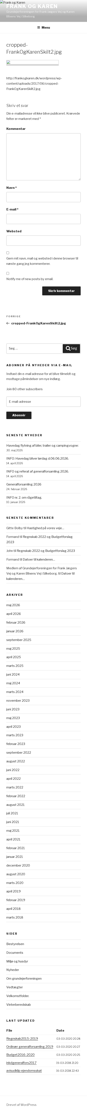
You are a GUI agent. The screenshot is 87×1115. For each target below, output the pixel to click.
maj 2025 (13, 649)
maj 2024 (13, 683)
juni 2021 (12, 822)
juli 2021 (12, 813)
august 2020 (15, 874)
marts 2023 (14, 735)
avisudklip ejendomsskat (24, 1071)
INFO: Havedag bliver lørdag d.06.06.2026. (37, 458)
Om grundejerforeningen (24, 978)
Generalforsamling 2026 (23, 484)
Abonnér (19, 415)
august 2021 (15, 805)
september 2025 (18, 640)
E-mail (12, 209)
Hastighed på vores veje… (45, 528)
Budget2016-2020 (20, 1055)
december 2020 (18, 865)
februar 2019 (15, 900)
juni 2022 (12, 770)
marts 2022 (14, 787)
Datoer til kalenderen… (39, 559)
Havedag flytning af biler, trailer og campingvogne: (42, 445)
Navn (11, 188)
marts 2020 (14, 883)
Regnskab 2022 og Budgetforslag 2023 (46, 551)
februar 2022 (15, 796)
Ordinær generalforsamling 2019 (29, 1047)
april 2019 (13, 891)
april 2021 (13, 839)
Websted (14, 231)
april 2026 (13, 614)
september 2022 (18, 753)
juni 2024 (13, 674)
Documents (14, 953)
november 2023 (18, 701)
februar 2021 (15, 848)
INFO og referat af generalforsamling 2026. (37, 471)
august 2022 (15, 761)
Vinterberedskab (18, 1005)
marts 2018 (14, 917)
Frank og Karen (32, 6)
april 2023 (13, 727)
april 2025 (13, 657)
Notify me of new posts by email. (29, 279)
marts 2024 (14, 692)
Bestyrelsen (15, 944)
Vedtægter (14, 987)
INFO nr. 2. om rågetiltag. (24, 497)
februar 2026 (15, 622)
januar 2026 (14, 631)
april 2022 (13, 779)
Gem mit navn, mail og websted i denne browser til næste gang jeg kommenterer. (42, 261)
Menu (46, 27)
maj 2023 (13, 718)
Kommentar (16, 129)
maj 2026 (13, 605)
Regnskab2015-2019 (22, 1039)
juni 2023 (12, 709)
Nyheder (12, 970)
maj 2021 (13, 831)
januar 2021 (14, 857)
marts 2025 (14, 666)
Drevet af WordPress (21, 1105)
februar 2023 (15, 744)
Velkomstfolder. (17, 996)
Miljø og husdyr (17, 961)
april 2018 (13, 909)
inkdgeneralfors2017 (21, 1063)
